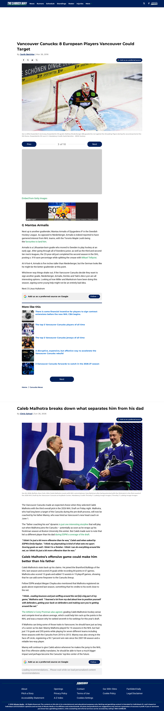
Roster (71, 4)
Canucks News (36, 387)
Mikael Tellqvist (89, 257)
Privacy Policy (60, 693)
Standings (61, 4)
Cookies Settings (85, 698)
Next (94, 144)
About (24, 689)
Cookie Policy (109, 693)
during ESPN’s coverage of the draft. (72, 534)
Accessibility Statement (32, 698)
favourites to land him (35, 241)
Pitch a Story (27, 693)
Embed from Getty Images (34, 198)
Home (24, 387)
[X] (144, 3)
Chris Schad (26, 414)
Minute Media (19, 704)
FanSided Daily (134, 689)
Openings (58, 689)
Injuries (80, 4)
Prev (29, 144)
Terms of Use (83, 693)
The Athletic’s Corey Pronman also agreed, (42, 612)
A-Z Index (58, 698)
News (31, 4)
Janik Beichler (27, 54)
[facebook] (148, 3)
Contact (80, 689)
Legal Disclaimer (135, 693)
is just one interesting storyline (73, 524)
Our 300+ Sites (110, 689)
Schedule (50, 4)
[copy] (36, 60)
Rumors (40, 4)
